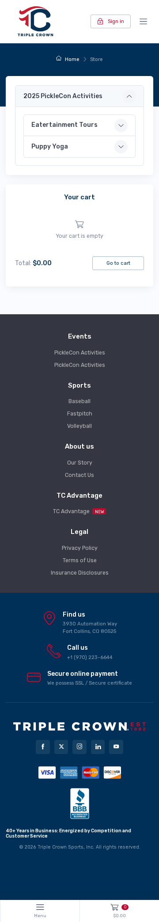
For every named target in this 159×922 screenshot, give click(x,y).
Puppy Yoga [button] (49, 146)
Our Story (79, 463)
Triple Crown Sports (60, 847)
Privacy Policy (80, 548)
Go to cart (118, 263)
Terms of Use (80, 560)
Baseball (79, 401)
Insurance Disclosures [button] (80, 573)
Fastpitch (79, 414)
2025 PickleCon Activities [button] (62, 96)
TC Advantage (78, 511)
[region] (79, 230)
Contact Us (79, 475)
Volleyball (79, 426)
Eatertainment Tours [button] (64, 125)
